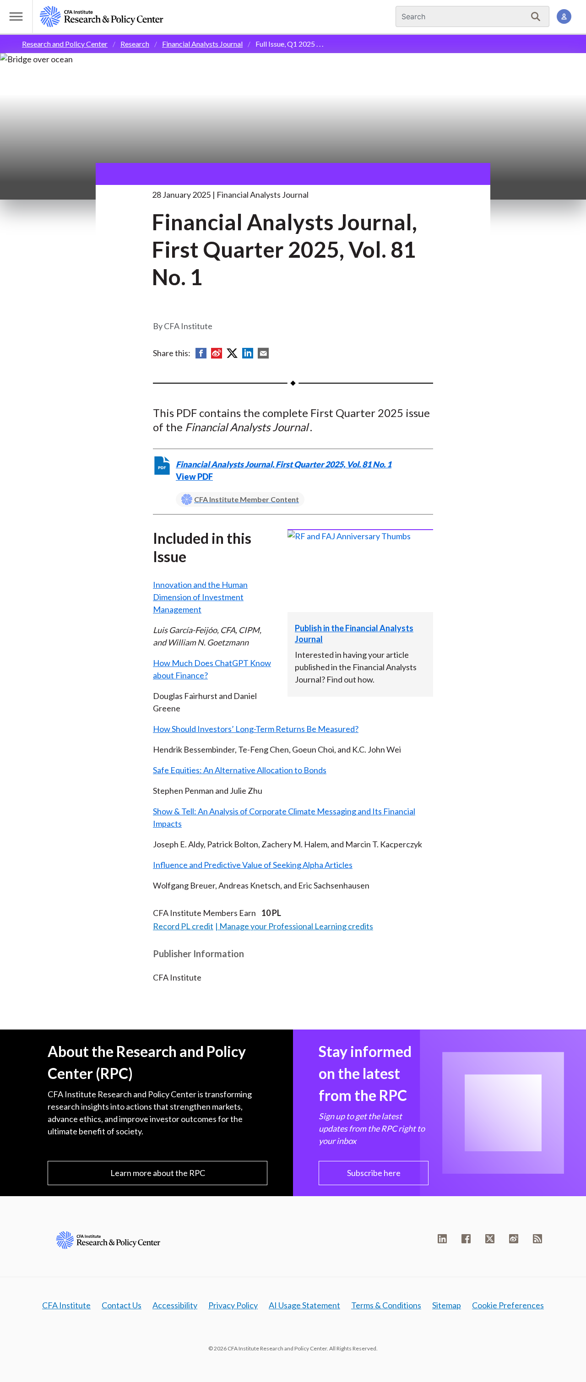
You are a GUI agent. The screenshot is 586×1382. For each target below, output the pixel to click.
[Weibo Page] (513, 1238)
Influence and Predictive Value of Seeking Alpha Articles (253, 865)
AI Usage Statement (304, 1305)
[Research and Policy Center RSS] (537, 1238)
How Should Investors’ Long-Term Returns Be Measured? (255, 729)
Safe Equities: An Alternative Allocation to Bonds (239, 770)
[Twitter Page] (489, 1238)
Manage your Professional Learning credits (296, 926)
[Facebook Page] (466, 1238)
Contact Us (121, 1305)
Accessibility (174, 1305)
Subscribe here (374, 1173)
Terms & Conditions (386, 1305)
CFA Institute (66, 1305)
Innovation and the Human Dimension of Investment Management (200, 597)
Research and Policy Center (65, 43)
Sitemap (446, 1305)
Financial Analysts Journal (202, 43)
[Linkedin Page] (442, 1238)
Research (134, 43)
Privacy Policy (233, 1305)
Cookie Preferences (508, 1305)
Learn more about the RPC (157, 1173)
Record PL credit (183, 926)
